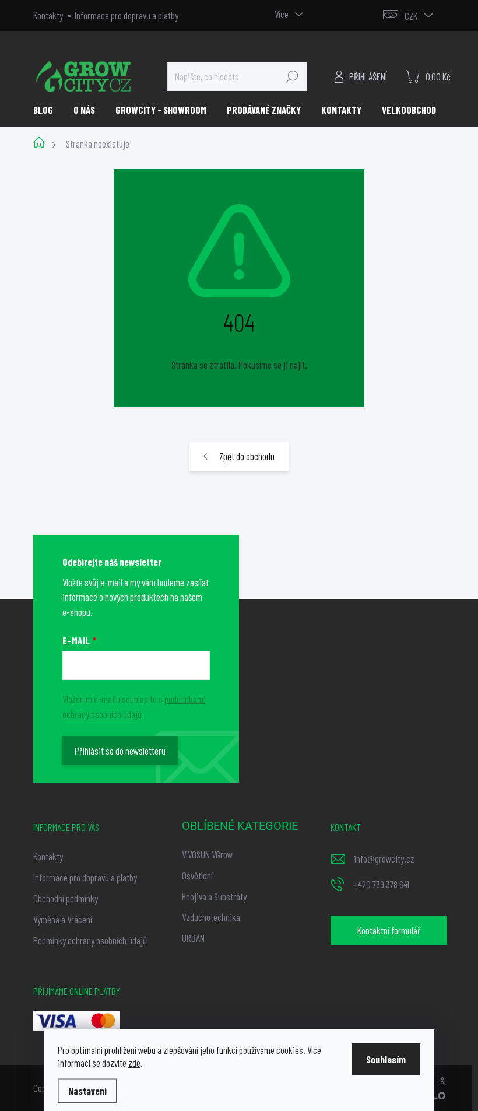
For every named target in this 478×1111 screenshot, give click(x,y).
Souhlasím (386, 1059)
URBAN (193, 938)
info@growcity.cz (384, 858)
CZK (411, 16)
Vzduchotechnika (211, 917)
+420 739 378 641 (381, 884)
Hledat (292, 76)
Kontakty (48, 15)
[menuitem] (47, 109)
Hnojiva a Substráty (214, 896)
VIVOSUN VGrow (207, 854)
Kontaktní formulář (388, 930)
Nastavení (87, 1090)
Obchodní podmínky (65, 898)
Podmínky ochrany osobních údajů (90, 940)
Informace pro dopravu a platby (126, 15)
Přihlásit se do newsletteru (120, 750)
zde (134, 1062)
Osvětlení (197, 875)
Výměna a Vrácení (62, 919)
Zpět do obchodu (247, 456)
